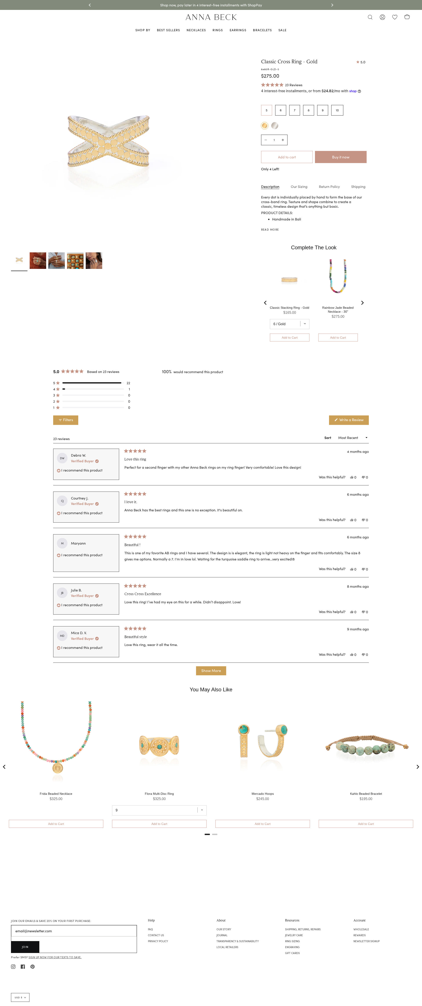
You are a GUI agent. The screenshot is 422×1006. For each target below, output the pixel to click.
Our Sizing (299, 186)
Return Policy (329, 186)
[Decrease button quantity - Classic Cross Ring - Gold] (266, 140)
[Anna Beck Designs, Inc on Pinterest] (32, 966)
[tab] (207, 834)
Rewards (359, 935)
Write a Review (353, 421)
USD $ (18, 997)
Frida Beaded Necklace (56, 793)
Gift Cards (292, 953)
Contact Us (156, 935)
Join (25, 947)
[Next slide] (362, 302)
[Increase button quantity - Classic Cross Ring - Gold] (282, 140)
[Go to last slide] (265, 302)
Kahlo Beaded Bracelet (366, 793)
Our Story (223, 929)
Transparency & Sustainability (237, 941)
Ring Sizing (292, 941)
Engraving (292, 947)
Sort (328, 437)
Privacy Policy (158, 941)
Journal (221, 935)
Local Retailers (227, 947)
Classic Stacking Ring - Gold (289, 307)
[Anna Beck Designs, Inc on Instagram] (13, 966)
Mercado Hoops (263, 793)
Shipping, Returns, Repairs (303, 929)
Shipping (358, 186)
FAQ (150, 929)
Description (270, 186)
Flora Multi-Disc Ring (159, 793)
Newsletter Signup (366, 941)
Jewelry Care (294, 935)
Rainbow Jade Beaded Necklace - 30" (338, 309)
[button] (282, 85)
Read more (270, 229)
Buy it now (340, 157)
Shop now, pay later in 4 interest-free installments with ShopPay (211, 5)
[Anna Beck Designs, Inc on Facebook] (23, 966)
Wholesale (361, 929)
